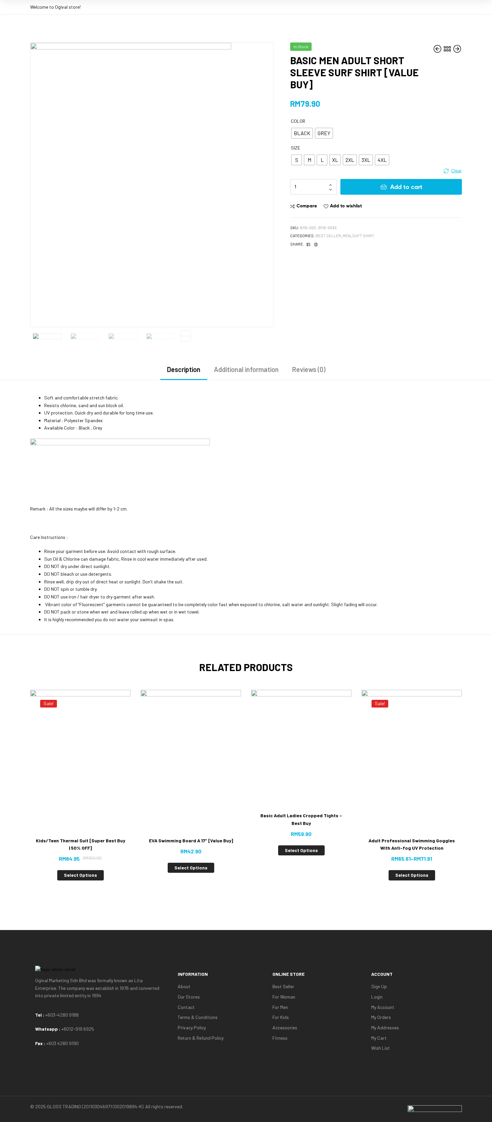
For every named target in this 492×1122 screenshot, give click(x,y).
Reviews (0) (308, 369)
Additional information (246, 369)
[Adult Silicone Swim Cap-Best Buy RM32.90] (457, 49)
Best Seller (328, 235)
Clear (456, 170)
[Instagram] (459, 6)
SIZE (295, 148)
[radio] (302, 133)
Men (346, 235)
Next (186, 333)
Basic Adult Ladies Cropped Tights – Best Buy (301, 819)
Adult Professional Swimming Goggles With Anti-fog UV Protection (411, 844)
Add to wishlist (346, 206)
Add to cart (406, 187)
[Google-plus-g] (435, 6)
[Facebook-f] (423, 6)
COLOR (298, 121)
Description (183, 369)
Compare (307, 206)
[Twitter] (411, 6)
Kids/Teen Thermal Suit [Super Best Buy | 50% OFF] (80, 844)
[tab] (183, 372)
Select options (80, 875)
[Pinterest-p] (447, 6)
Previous (186, 339)
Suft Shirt (363, 235)
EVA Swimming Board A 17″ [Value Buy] (191, 840)
